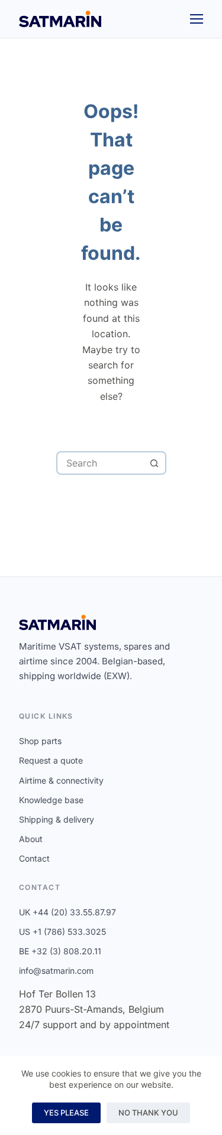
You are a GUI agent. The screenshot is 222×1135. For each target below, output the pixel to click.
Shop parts (40, 741)
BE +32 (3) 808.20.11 (60, 951)
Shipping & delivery (56, 819)
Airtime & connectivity (61, 780)
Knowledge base (51, 800)
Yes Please (66, 1112)
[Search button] (154, 463)
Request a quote (51, 760)
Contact (34, 858)
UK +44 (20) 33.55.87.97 (67, 912)
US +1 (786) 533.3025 (62, 932)
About (31, 839)
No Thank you (148, 1112)
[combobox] (100, 463)
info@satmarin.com (56, 971)
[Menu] (196, 19)
